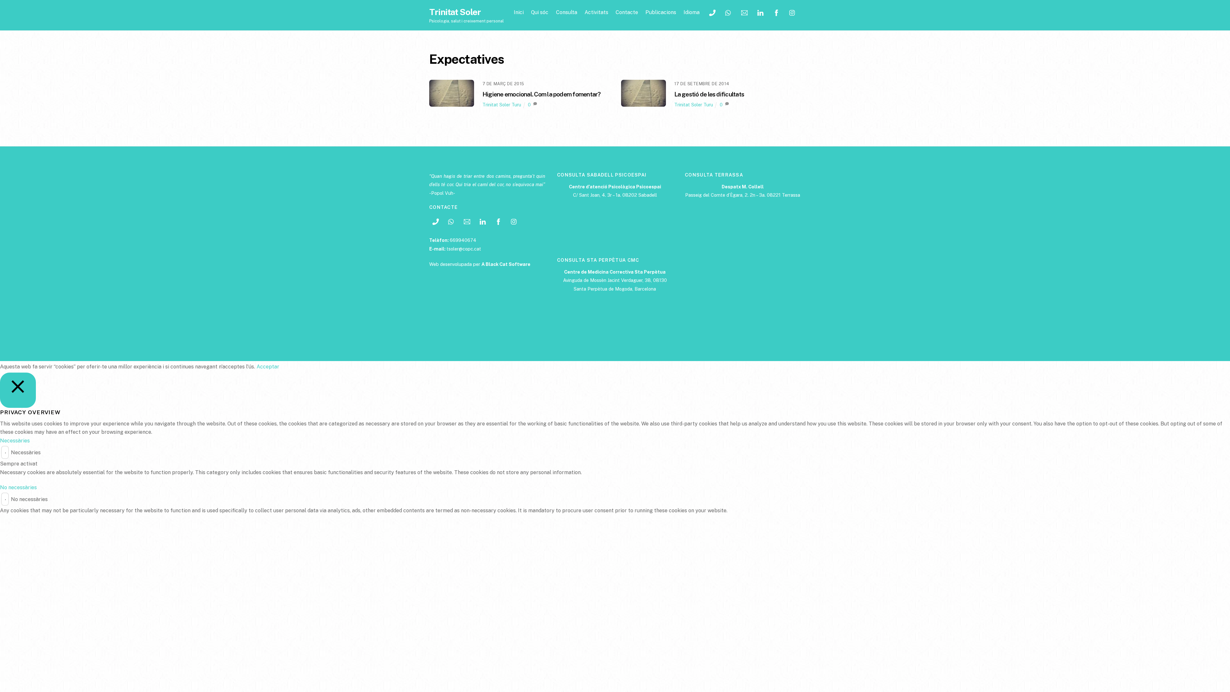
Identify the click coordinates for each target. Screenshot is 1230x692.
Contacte (627, 12)
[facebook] (776, 12)
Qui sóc (539, 12)
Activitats (596, 12)
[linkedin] (760, 12)
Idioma (692, 12)
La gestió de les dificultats (709, 94)
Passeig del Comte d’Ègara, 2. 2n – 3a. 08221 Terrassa (742, 195)
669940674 (463, 240)
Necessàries (26, 452)
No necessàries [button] (18, 487)
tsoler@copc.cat (464, 248)
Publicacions (660, 12)
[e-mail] (744, 12)
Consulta (566, 12)
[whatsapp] (728, 12)
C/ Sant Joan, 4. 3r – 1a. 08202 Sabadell (615, 195)
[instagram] (792, 12)
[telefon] (712, 12)
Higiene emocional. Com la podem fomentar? (541, 94)
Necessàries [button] (15, 441)
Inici (519, 12)
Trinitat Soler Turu (501, 104)
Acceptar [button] (268, 367)
